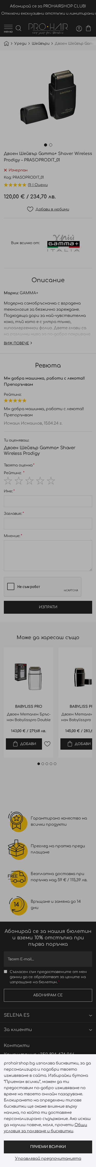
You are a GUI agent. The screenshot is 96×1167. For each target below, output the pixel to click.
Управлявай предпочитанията (48, 1159)
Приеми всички (48, 1147)
